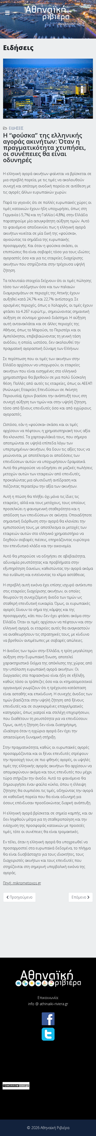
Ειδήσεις (16, 128)
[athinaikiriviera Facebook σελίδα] (48, 1019)
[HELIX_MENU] (7, 12)
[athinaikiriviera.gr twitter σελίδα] (48, 1034)
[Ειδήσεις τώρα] (16, 1085)
